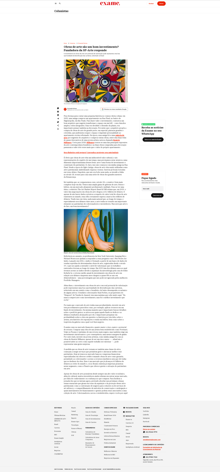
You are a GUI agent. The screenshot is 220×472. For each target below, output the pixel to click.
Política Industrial (110, 443)
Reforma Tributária (110, 412)
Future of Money (76, 428)
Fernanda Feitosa (82, 43)
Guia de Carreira (90, 422)
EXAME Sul (107, 419)
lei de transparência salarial (112, 469)
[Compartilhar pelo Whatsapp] (58, 108)
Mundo (73, 408)
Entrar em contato (149, 429)
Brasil (56, 424)
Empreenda (129, 443)
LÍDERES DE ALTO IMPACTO (60, 420)
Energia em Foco (109, 429)
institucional (58, 469)
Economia (57, 431)
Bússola (106, 422)
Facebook (146, 421)
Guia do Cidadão (90, 412)
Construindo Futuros (111, 426)
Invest (56, 447)
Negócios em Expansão (111, 458)
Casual (73, 411)
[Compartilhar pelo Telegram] (58, 119)
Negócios (57, 450)
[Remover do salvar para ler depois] (58, 129)
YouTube (146, 411)
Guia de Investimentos (92, 419)
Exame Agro (75, 421)
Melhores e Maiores (110, 451)
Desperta (129, 426)
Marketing (74, 415)
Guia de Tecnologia (91, 415)
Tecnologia (74, 425)
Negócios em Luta (110, 439)
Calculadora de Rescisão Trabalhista (92, 433)
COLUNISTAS (58, 454)
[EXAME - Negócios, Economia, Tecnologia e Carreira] (110, 3)
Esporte (73, 418)
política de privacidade (94, 469)
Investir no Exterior (110, 432)
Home (65, 43)
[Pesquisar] (59, 3)
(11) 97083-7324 (151, 457)
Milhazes (90, 142)
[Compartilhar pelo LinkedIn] (58, 115)
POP (72, 435)
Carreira (57, 428)
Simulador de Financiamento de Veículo (90, 445)
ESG (55, 435)
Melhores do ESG (109, 455)
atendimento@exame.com (151, 440)
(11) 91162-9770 (151, 432)
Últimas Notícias (59, 415)
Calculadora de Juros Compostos (92, 438)
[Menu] (55, 3)
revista (128, 412)
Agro (127, 440)
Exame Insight (59, 438)
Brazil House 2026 (110, 415)
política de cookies (80, 469)
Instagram (146, 418)
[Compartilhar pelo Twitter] (58, 122)
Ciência (73, 432)
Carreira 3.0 (130, 423)
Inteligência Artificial (58, 442)
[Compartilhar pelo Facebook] (58, 112)
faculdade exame (132, 408)
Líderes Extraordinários (112, 436)
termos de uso (68, 469)
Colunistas (61, 11)
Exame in (129, 419)
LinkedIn (146, 415)
